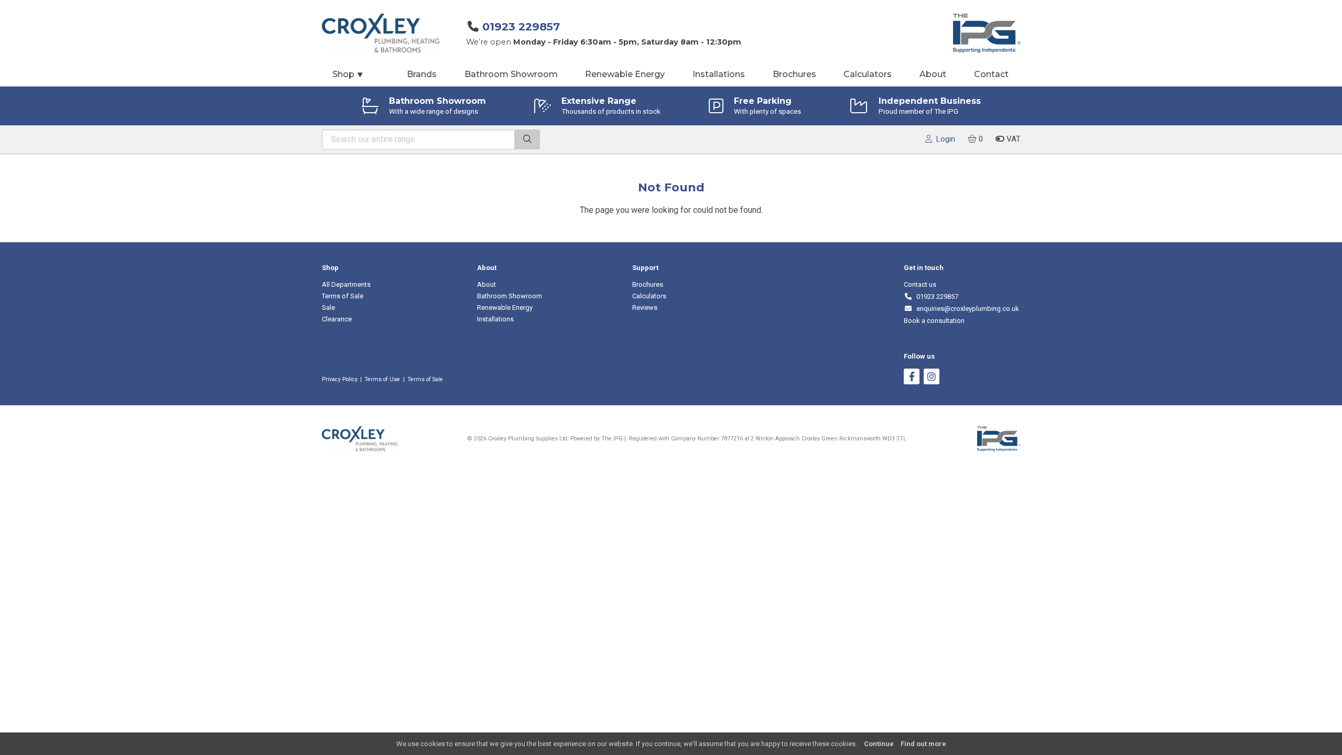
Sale (328, 307)
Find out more (923, 744)
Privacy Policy (340, 379)
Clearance (337, 319)
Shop (348, 74)
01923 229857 (521, 26)
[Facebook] (911, 378)
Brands (422, 74)
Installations (718, 74)
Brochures (794, 74)
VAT (1012, 139)
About (932, 74)
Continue (879, 744)
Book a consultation (934, 321)
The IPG (612, 438)
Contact (991, 74)
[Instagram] (931, 378)
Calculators (867, 74)
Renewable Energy (625, 74)
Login (943, 139)
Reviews (644, 307)
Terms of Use (382, 379)
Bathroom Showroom (511, 74)
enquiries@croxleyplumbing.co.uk (966, 308)
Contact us (920, 284)
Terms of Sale (342, 296)
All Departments (346, 284)
